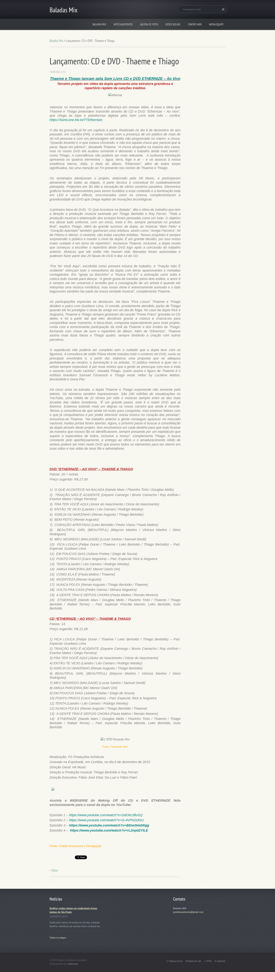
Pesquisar (222, 9)
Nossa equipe (216, 24)
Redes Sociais (173, 24)
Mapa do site (194, 961)
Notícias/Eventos (123, 24)
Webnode (73, 964)
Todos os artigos (58, 937)
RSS (209, 961)
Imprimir (221, 961)
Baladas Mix (99, 24)
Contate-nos (195, 24)
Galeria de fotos (149, 24)
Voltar (54, 870)
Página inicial (176, 961)
